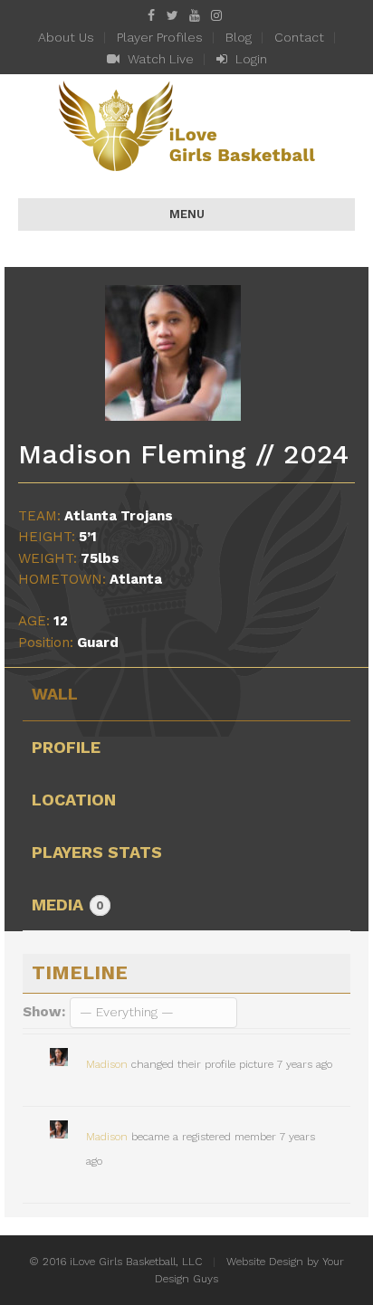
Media (68, 904)
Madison (107, 1064)
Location (74, 799)
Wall (55, 693)
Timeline (80, 972)
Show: (44, 1012)
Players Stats (97, 852)
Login (249, 59)
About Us (66, 37)
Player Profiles (160, 37)
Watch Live (159, 59)
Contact (299, 37)
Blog (238, 37)
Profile (66, 747)
